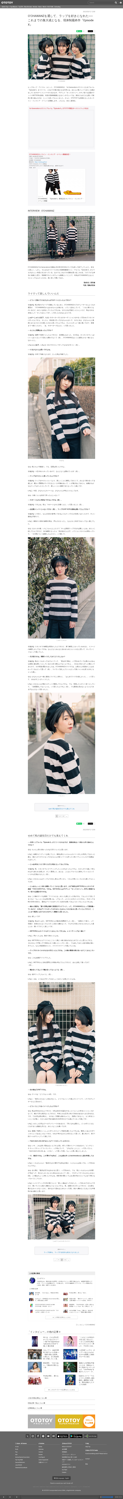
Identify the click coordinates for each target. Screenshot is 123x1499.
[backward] (3, 1497)
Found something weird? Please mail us (96, 1453)
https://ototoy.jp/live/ (41, 162)
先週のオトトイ (43, 1462)
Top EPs (20, 7)
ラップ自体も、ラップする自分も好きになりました (61, 1252)
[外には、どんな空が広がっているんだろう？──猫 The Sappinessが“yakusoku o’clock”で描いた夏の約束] (35, 1341)
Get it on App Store (62, 1436)
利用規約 (64, 1452)
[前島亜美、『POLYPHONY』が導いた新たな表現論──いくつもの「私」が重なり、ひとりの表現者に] (65, 1305)
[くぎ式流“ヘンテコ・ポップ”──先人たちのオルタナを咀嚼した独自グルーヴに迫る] (70, 1354)
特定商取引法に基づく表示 (69, 1457)
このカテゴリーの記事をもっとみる (62, 1390)
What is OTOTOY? (67, 1446)
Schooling (57, 7)
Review (41, 1454)
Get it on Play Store (76, 1436)
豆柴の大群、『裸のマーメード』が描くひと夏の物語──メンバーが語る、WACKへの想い (81, 1300)
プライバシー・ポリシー (69, 1454)
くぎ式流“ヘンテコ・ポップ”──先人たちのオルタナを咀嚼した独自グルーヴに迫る (87, 1353)
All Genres (24, 1443)
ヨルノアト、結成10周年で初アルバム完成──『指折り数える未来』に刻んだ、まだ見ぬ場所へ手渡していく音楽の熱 (51, 1355)
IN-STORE (50, 7)
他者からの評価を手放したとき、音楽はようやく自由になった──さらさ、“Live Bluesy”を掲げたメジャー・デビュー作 (87, 1368)
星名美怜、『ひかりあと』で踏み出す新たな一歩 (51, 1365)
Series (40, 1446)
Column (41, 1452)
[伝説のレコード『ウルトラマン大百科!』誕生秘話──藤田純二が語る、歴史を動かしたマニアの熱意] (70, 1380)
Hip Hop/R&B (19, 1459)
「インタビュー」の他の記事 (43, 1332)
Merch (45, 7)
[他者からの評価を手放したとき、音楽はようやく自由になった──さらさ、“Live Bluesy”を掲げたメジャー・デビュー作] (70, 1367)
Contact (87, 1459)
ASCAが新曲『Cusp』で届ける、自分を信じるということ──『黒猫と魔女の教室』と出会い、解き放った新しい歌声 (81, 1312)
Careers (64, 1472)
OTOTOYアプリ (66, 1464)
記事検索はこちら (34, 1408)
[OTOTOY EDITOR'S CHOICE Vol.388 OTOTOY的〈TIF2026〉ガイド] (31, 1305)
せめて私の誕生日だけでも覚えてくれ (61, 809)
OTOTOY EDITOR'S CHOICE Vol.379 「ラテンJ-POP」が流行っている (47, 1311)
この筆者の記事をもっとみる (62, 1317)
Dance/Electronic (20, 1462)
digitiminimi (71, 1490)
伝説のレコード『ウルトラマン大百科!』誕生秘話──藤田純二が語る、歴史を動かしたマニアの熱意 (86, 1380)
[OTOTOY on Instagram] (33, 1436)
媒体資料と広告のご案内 (69, 1467)
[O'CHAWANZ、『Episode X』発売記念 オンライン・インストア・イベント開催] (61, 182)
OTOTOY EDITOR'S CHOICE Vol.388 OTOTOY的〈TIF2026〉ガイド (45, 1305)
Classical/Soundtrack (21, 1467)
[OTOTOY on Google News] (53, 1436)
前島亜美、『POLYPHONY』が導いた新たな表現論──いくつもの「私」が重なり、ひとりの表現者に (81, 1306)
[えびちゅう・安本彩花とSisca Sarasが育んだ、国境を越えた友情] (31, 1299)
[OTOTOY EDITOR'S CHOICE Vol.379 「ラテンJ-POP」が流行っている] (31, 1311)
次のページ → (61, 806)
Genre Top (5, 7)
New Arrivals (28, 7)
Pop (16, 1452)
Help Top (87, 1446)
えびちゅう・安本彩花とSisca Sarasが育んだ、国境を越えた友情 (47, 1299)
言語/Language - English (62, 1478)
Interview (41, 1449)
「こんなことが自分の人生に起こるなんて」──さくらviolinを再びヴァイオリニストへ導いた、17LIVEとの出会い (86, 1342)
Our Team (64, 1469)
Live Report (42, 1457)
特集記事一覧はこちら (36, 1403)
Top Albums (13, 7)
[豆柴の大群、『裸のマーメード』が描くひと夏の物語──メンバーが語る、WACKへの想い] (65, 1299)
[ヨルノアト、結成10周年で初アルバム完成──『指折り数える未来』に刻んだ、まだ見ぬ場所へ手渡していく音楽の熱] (35, 1354)
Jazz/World (18, 1465)
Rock (16, 1449)
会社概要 (64, 1449)
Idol (16, 1454)
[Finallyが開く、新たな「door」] (65, 1293)
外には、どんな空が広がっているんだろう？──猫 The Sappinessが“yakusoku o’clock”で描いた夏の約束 (51, 1341)
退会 (86, 1464)
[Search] (116, 2)
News (40, 7)
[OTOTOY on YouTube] (48, 1436)
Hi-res (17, 1446)
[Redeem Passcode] (120, 3)
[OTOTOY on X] (28, 1436)
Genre (18, 1443)
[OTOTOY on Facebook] (38, 1436)
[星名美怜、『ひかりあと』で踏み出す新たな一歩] (31, 1293)
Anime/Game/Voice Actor (22, 1457)
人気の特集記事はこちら (36, 1398)
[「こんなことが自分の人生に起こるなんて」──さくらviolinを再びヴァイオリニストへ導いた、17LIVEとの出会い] (70, 1341)
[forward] (16, 1497)
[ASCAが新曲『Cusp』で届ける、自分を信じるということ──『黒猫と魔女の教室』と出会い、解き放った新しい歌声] (65, 1311)
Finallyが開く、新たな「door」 (78, 1293)
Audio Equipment (43, 1459)
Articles (35, 7)
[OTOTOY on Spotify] (43, 1436)
